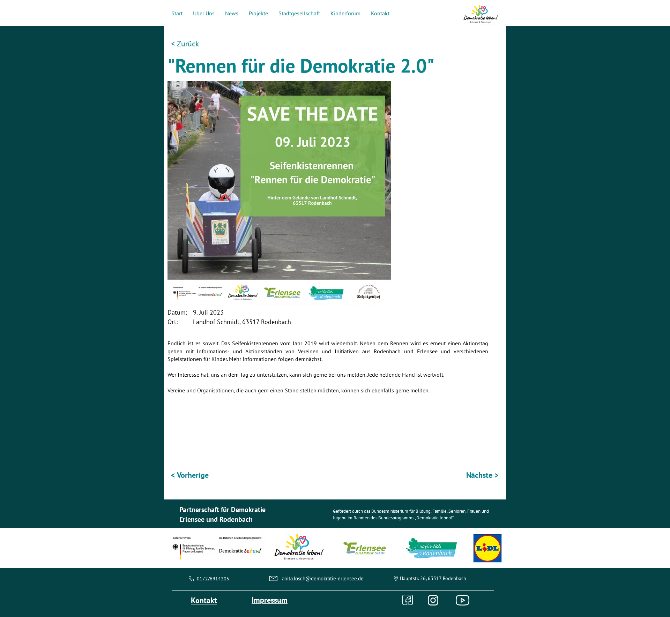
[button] (204, 13)
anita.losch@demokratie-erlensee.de (323, 578)
